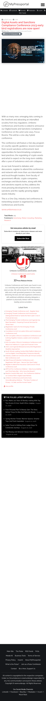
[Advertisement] (23, 89)
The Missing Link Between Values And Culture (21, 432)
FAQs (37, 651)
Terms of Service (34, 656)
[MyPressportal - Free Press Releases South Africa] (19, 4)
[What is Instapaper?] (19, 34)
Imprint (20, 660)
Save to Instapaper (11, 34)
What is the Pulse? (12, 664)
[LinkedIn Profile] (24, 277)
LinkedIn (5, 10)
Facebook (13, 10)
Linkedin (5, 692)
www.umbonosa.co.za (11, 209)
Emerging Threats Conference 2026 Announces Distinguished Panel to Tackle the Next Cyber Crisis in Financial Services (23, 316)
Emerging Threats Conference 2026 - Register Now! (22, 311)
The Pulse (19, 651)
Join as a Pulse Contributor (31, 664)
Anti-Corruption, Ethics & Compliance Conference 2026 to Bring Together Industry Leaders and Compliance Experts (23, 338)
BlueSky (23, 692)
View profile (9, 386)
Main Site (10, 651)
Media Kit (9, 656)
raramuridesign (19, 683)
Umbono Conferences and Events (23, 274)
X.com (40, 10)
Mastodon (32, 10)
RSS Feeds (29, 651)
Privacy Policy (11, 660)
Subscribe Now (23, 238)
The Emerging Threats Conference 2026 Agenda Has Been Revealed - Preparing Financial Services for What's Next (23, 322)
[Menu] (43, 4)
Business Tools (20, 656)
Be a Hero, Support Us (27, 669)
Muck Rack (23, 695)
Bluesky (23, 10)
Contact (14, 669)
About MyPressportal (33, 660)
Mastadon (32, 692)
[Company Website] (21, 277)
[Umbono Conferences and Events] (23, 262)
